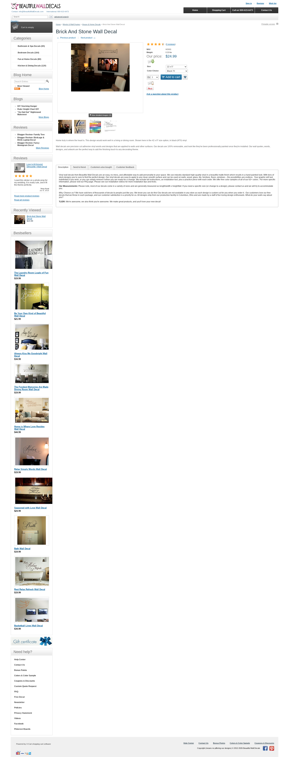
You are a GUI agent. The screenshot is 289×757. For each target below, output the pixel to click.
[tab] (63, 167)
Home (58, 24)
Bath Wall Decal (22, 548)
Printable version (268, 24)
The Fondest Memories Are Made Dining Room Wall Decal (31, 388)
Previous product (66, 38)
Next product (88, 38)
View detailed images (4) (101, 115)
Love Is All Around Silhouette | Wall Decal (36, 165)
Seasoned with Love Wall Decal (30, 508)
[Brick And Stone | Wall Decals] (19, 223)
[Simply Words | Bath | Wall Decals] (31, 544)
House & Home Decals (91, 24)
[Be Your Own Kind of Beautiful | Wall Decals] (32, 308)
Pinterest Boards (22, 729)
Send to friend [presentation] (79, 167)
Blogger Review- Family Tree (31, 134)
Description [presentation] (63, 167)
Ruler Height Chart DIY (28, 109)
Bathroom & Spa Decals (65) (31, 46)
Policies (18, 708)
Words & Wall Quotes (71, 24)
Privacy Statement (23, 713)
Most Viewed (23, 86)
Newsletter (19, 702)
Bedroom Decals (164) (28, 52)
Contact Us (19, 665)
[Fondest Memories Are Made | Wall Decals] (32, 382)
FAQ (16, 691)
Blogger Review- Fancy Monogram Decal (28, 144)
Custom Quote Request (25, 686)
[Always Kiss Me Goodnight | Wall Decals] (32, 349)
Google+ (15, 21)
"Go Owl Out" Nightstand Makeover (29, 113)
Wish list (272, 3)
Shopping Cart (219, 10)
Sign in (249, 3)
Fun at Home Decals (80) (29, 59)
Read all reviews (21, 200)
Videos (17, 718)
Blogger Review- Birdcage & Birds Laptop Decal (30, 138)
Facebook (19, 724)
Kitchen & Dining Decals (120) (32, 66)
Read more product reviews (26, 196)
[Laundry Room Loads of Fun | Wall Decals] (34, 268)
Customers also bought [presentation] (101, 167)
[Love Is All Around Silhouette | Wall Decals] (19, 172)
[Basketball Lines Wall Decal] (32, 621)
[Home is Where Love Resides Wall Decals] (32, 422)
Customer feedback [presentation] (125, 167)
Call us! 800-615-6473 (242, 10)
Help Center (20, 659)
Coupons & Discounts (24, 681)
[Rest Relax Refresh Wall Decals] (32, 584)
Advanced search (61, 17)
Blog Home (44, 89)
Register (260, 3)
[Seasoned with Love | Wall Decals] (34, 503)
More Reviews (42, 148)
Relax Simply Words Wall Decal (30, 469)
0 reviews (170, 44)
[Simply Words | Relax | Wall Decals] (32, 464)
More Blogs (44, 117)
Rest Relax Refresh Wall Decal (29, 589)
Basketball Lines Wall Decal (28, 625)
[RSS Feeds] (17, 89)
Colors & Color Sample (25, 675)
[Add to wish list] (185, 77)
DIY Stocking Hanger (27, 106)
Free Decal (19, 697)
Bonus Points (20, 670)
